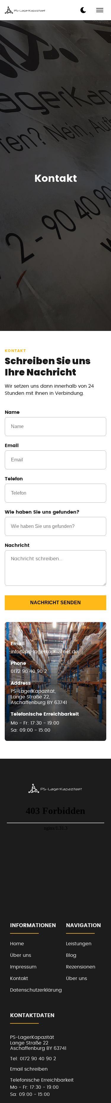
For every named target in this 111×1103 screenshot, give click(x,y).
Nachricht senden (55, 602)
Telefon (14, 478)
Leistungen (78, 943)
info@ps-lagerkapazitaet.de (44, 651)
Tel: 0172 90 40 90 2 (33, 1058)
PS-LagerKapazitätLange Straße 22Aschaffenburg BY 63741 (38, 1043)
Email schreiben (29, 1069)
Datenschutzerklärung (36, 990)
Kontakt (19, 978)
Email (12, 445)
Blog (71, 955)
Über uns (20, 955)
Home (17, 943)
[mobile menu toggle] (99, 10)
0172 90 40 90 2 (29, 671)
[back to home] (25, 10)
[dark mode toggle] (83, 10)
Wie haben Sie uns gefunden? (42, 512)
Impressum (23, 967)
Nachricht (17, 545)
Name (12, 412)
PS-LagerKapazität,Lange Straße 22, (39, 697)
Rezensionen (80, 967)
